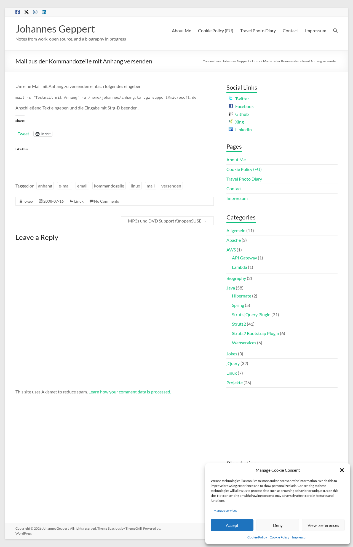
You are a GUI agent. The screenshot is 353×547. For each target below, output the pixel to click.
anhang (45, 185)
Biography (236, 278)
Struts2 (239, 323)
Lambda (239, 267)
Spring (238, 305)
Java (230, 287)
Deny (278, 525)
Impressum (300, 537)
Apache (233, 240)
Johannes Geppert (55, 29)
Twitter (242, 98)
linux (135, 185)
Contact (290, 30)
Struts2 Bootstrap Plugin (255, 333)
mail (151, 185)
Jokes (231, 353)
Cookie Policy (257, 537)
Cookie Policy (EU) (215, 30)
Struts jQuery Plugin (251, 314)
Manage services (225, 510)
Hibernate (241, 295)
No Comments (106, 201)
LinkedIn (243, 129)
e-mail (65, 185)
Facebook (244, 106)
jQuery (233, 363)
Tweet (23, 133)
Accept (232, 525)
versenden (171, 185)
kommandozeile (109, 185)
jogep (28, 201)
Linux (256, 61)
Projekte (234, 382)
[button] (342, 470)
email (82, 185)
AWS (231, 249)
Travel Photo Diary (258, 30)
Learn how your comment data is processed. (130, 391)
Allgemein (235, 230)
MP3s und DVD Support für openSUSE (167, 220)
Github (242, 114)
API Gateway (244, 257)
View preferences (323, 525)
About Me (181, 30)
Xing (239, 121)
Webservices (244, 342)
